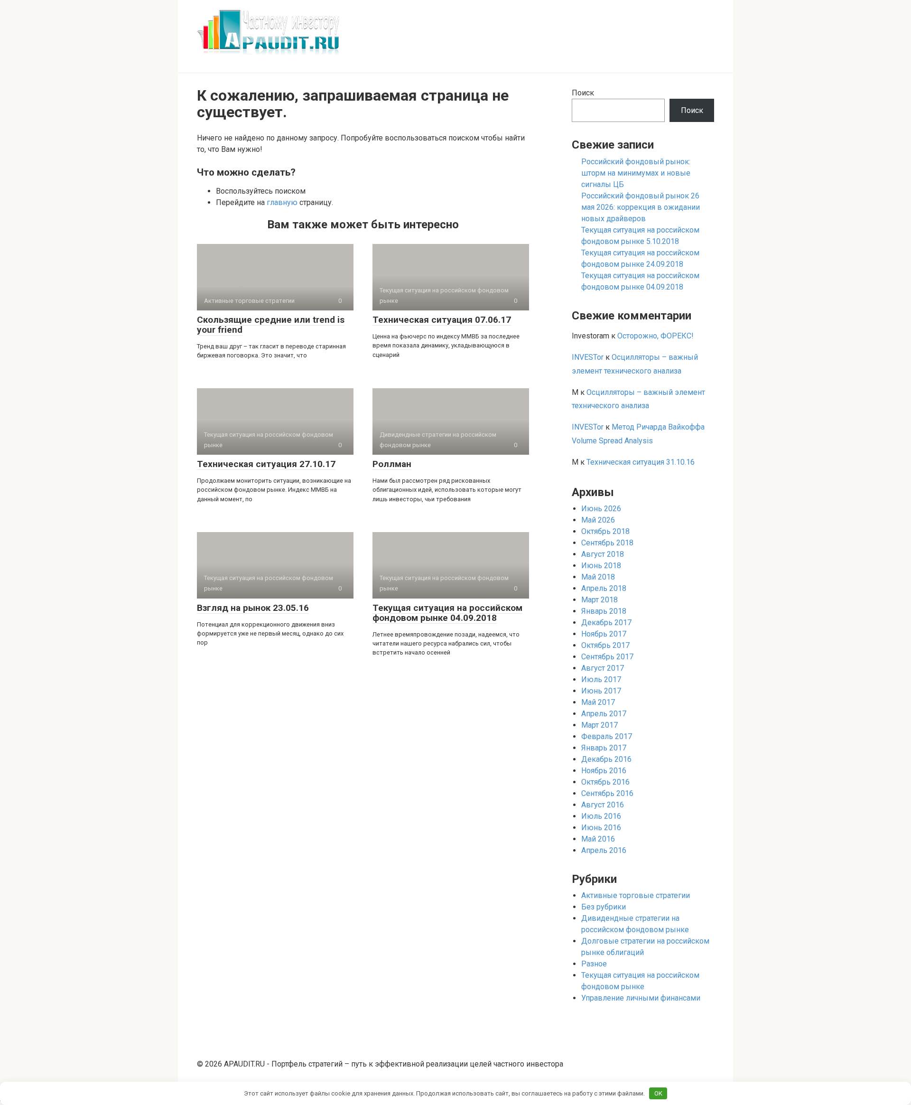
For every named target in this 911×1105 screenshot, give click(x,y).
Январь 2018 (603, 611)
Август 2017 (602, 668)
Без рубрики (603, 906)
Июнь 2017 (601, 690)
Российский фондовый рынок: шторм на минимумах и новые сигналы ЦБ (635, 173)
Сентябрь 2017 (607, 656)
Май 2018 (598, 576)
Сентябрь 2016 (607, 793)
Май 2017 (598, 702)
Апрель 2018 (603, 588)
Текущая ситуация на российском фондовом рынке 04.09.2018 (447, 612)
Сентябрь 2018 (607, 542)
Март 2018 (599, 599)
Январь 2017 (603, 747)
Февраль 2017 (606, 736)
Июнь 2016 (601, 827)
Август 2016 (602, 804)
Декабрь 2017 (606, 622)
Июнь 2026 (601, 508)
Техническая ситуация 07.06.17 (441, 319)
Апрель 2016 (603, 850)
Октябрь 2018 (605, 531)
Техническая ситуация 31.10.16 (640, 462)
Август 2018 (602, 554)
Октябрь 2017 (605, 645)
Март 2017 (599, 725)
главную (282, 202)
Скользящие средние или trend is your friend (270, 324)
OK (658, 1093)
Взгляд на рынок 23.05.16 (253, 607)
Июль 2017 (601, 679)
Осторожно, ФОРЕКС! (655, 335)
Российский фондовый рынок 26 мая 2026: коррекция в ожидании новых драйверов (640, 207)
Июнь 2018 (601, 565)
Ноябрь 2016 (603, 770)
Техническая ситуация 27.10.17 (266, 464)
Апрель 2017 (603, 713)
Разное (594, 963)
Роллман (391, 464)
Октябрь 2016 (605, 782)
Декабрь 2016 (606, 759)
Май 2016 (598, 838)
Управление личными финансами (640, 997)
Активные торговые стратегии (635, 895)
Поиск (583, 92)
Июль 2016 (601, 816)
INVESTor (588, 357)
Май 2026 (598, 519)
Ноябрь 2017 (603, 633)
